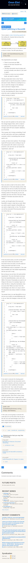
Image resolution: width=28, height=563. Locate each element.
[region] (14, 106)
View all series (5, 509)
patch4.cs (6, 373)
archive (15, 13)
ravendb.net (14, 430)
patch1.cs (6, 116)
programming (21, 430)
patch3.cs (6, 254)
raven (9, 430)
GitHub (16, 116)
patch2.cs (6, 179)
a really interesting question (16, 35)
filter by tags (7, 13)
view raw (22, 116)
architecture (8, 445)
